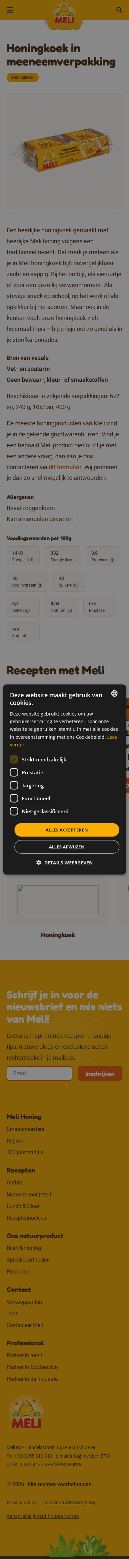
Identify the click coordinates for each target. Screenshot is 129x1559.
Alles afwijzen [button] (67, 847)
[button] (64, 862)
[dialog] (64, 779)
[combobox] (114, 693)
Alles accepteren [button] (67, 830)
